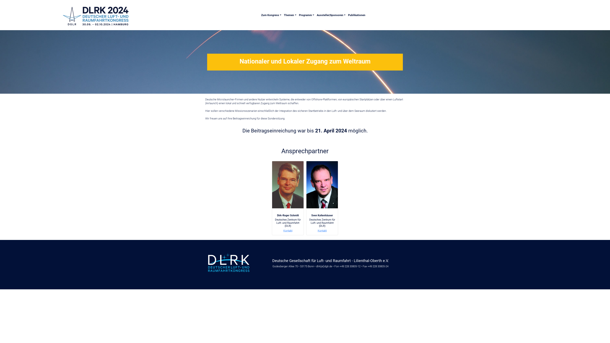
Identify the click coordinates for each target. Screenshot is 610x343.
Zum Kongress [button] (270, 15)
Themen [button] (289, 15)
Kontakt (287, 230)
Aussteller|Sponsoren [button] (330, 15)
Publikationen (356, 15)
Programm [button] (305, 15)
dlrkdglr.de (324, 266)
